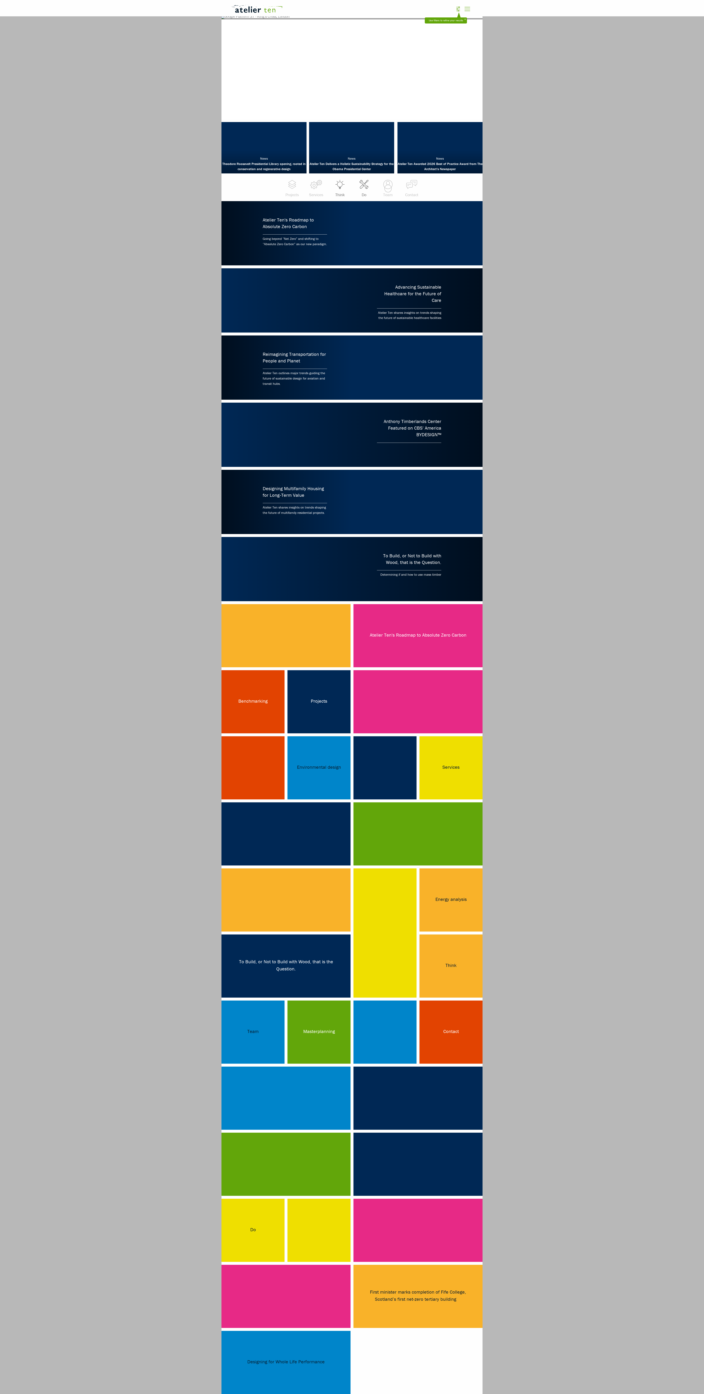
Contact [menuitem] (411, 194)
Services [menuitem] (316, 194)
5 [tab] (363, 112)
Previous (237, 68)
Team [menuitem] (388, 194)
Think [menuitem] (340, 194)
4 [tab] (357, 112)
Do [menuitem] (364, 194)
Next (466, 68)
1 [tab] (341, 112)
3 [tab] (352, 112)
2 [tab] (346, 112)
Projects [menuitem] (292, 194)
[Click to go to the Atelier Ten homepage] (307, 9)
